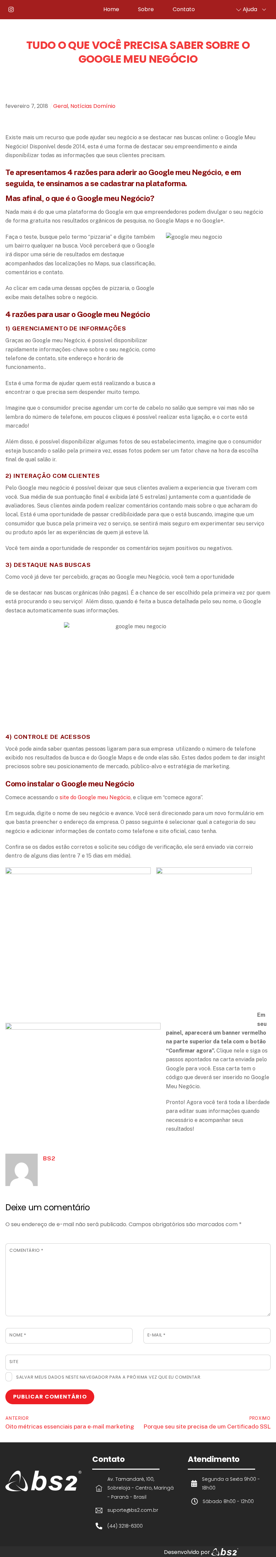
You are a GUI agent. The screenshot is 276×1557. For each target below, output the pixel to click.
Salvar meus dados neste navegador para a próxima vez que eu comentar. (108, 1377)
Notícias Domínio (92, 106)
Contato (184, 9)
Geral (60, 106)
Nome (17, 1335)
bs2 (49, 1158)
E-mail (156, 1335)
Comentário (26, 1250)
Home (111, 9)
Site (13, 1361)
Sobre (146, 9)
